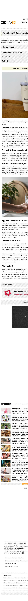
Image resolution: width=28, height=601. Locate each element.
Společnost (23, 22)
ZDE (25, 543)
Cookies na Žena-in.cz (10, 563)
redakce (23, 545)
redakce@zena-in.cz (19, 548)
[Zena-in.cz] (9, 22)
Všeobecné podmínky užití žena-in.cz (14, 558)
